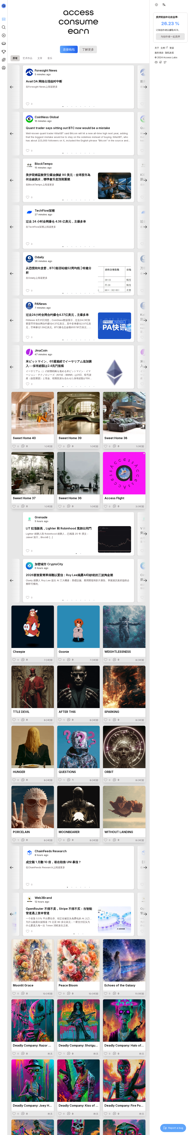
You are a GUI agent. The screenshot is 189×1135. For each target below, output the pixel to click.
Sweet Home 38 (115, 438)
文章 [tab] (39, 58)
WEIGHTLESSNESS (117, 651)
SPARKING (111, 712)
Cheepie (19, 651)
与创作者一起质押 (170, 36)
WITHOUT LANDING (118, 832)
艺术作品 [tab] (27, 58)
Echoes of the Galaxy (119, 985)
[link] (29, 72)
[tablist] (31, 58)
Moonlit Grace (23, 985)
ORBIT (109, 772)
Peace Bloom (68, 985)
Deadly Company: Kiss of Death (78, 1105)
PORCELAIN (21, 832)
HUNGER (19, 772)
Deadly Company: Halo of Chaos (124, 1045)
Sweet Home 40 (24, 438)
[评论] (24, 446)
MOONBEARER (69, 832)
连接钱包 (69, 49)
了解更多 (88, 49)
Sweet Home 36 (70, 498)
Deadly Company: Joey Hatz (32, 1105)
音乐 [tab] (49, 58)
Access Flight (114, 498)
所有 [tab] (15, 58)
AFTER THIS (67, 712)
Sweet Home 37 (24, 498)
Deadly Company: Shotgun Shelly (78, 1045)
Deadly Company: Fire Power (124, 1105)
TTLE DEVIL (21, 712)
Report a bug (175, 1128)
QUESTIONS (67, 772)
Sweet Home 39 (70, 438)
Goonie (64, 651)
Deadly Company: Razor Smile (32, 1045)
